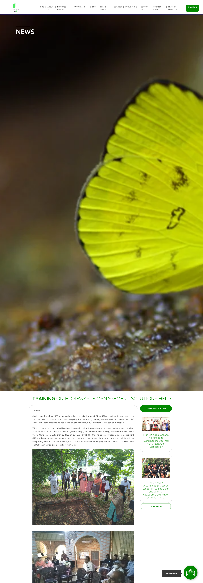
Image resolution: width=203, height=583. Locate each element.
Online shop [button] (103, 8)
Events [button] (93, 7)
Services (118, 7)
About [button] (50, 7)
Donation (192, 7)
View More (156, 506)
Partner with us (80, 8)
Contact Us (144, 8)
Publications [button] (131, 7)
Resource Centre (61, 8)
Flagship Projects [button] (172, 8)
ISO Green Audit (157, 8)
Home (41, 7)
